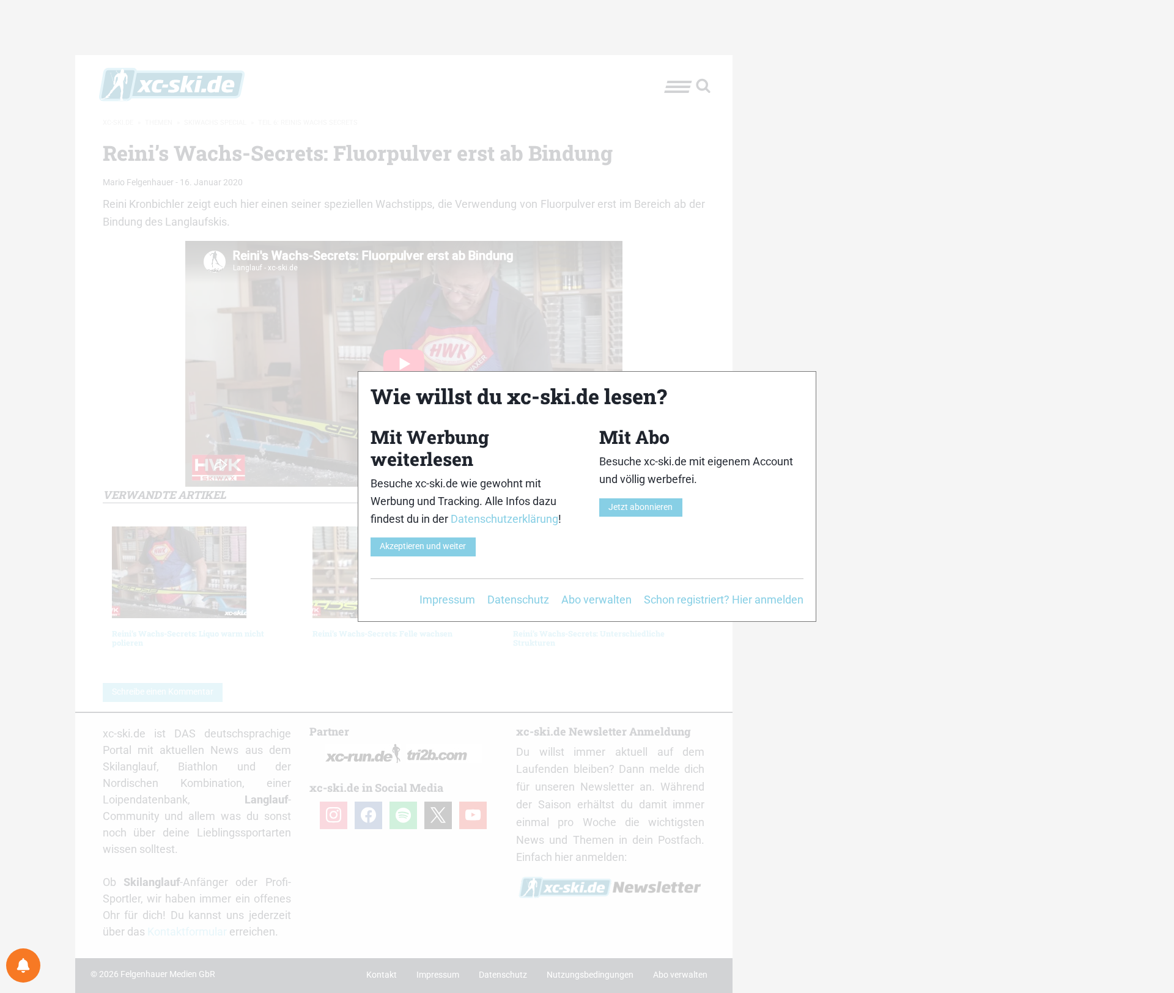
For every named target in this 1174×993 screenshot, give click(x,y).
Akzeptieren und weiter (423, 546)
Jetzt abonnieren (640, 507)
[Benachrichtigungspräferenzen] (23, 965)
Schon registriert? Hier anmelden (723, 599)
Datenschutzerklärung (504, 518)
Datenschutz (518, 599)
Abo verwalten (596, 599)
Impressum (447, 599)
